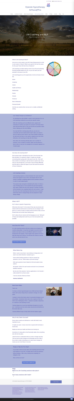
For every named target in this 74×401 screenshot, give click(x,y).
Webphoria (32, 399)
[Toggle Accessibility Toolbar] (71, 398)
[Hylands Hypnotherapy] (37, 8)
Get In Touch (56, 381)
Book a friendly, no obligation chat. (19, 241)
